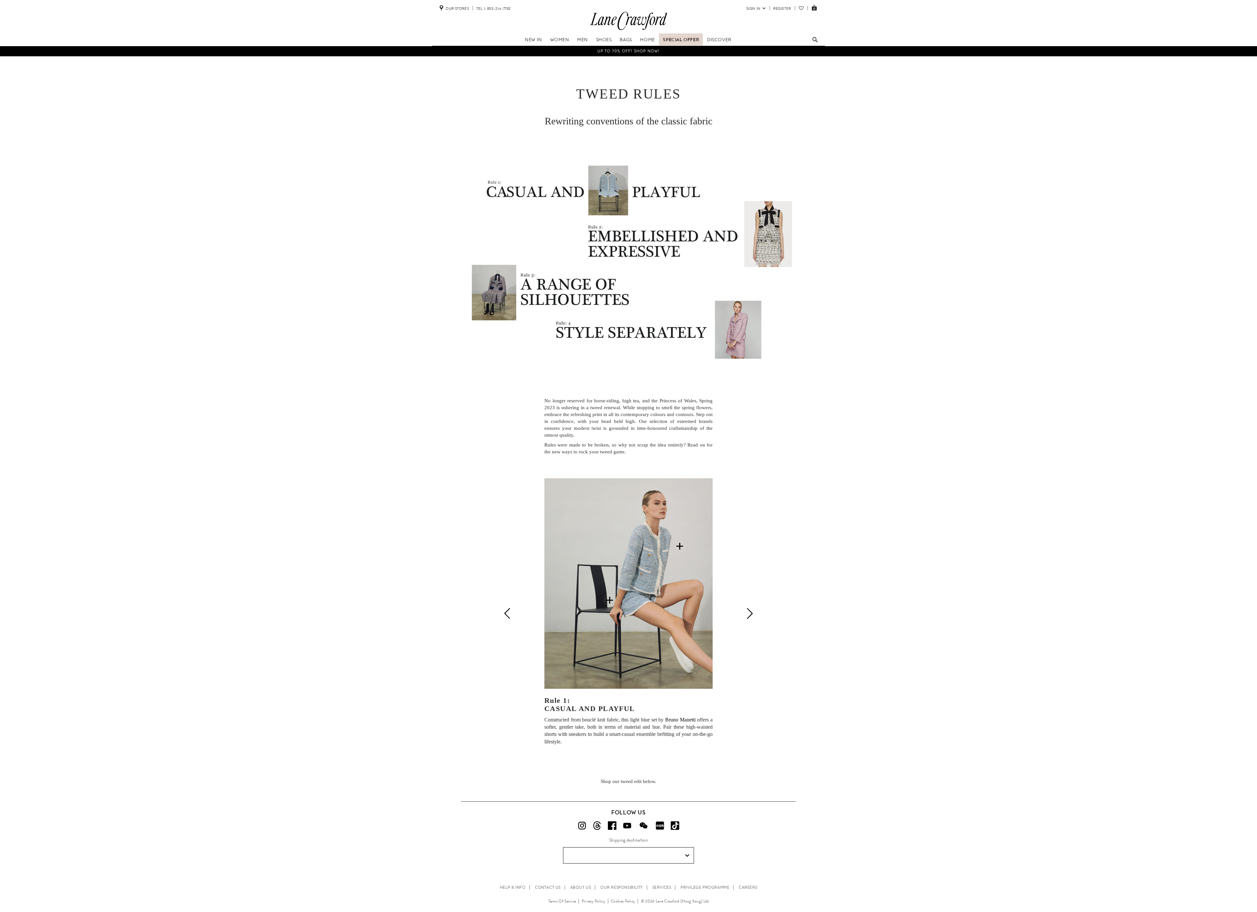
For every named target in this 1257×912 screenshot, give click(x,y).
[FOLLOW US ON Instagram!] (582, 825)
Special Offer (681, 39)
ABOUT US (580, 887)
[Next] (749, 613)
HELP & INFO (513, 887)
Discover (719, 39)
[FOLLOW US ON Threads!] (597, 825)
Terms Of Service (562, 901)
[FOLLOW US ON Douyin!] (675, 825)
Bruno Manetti (680, 719)
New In (533, 39)
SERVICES (661, 887)
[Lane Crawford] (628, 30)
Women (559, 39)
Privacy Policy (593, 901)
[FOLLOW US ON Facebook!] (612, 825)
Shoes (604, 39)
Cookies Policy (623, 901)
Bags (626, 39)
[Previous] (507, 613)
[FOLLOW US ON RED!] (659, 825)
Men (582, 39)
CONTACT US (548, 887)
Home (647, 39)
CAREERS (748, 887)
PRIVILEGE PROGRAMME (705, 887)
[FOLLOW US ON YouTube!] (627, 825)
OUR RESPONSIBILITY (621, 887)
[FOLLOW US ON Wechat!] (643, 825)
